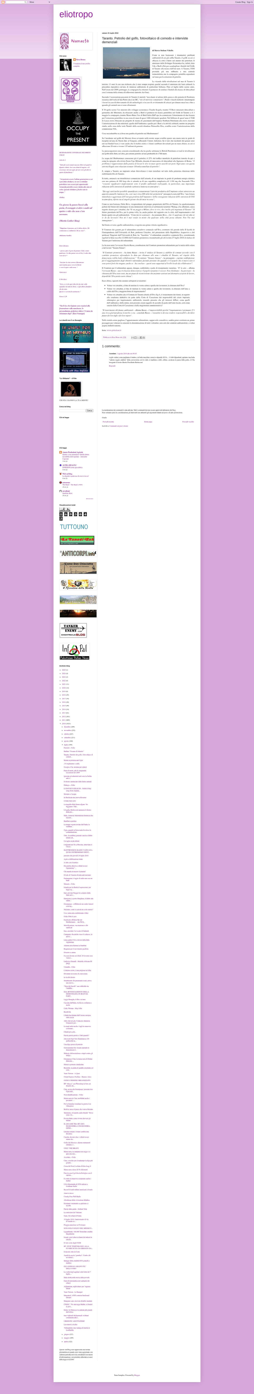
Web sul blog (67, 474)
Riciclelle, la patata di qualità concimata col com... (78, 1069)
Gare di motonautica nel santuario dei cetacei (77, 1282)
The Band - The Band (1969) (72, 485)
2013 (64, 713)
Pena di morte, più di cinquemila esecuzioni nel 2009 (75, 771)
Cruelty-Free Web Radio (72, 1196)
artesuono (66, 482)
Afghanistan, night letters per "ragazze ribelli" (77, 1287)
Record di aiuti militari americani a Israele (78, 1189)
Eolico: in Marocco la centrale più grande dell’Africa (78, 1311)
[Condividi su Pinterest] (143, 337)
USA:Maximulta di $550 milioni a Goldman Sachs (76, 1185)
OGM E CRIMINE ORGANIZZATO (77, 1080)
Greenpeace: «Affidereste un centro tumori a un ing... (78, 905)
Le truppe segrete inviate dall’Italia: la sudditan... (77, 825)
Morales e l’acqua (70, 794)
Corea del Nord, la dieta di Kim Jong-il (77, 1166)
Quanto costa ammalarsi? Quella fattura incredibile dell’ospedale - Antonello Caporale (75, 456)
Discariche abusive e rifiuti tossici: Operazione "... (76, 867)
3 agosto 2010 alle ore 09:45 (127, 353)
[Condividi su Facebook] (140, 337)
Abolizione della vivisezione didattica (77, 1200)
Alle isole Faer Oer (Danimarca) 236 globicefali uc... (76, 1039)
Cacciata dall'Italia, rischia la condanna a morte (77, 1004)
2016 (64, 702)
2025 (64, 670)
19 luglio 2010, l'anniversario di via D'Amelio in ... (76, 1220)
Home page (148, 421)
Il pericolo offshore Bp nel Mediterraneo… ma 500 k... (74, 921)
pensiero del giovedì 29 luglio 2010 (76, 855)
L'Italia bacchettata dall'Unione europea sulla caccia (77, 1016)
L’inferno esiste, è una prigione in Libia (77, 970)
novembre (67, 730)
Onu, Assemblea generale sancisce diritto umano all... (78, 836)
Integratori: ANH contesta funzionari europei (76, 1296)
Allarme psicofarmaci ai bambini (75, 945)
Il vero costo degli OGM (72, 1243)
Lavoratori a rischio (70, 1324)
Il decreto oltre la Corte (72, 1251)
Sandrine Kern (67, 493)
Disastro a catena (70, 952)
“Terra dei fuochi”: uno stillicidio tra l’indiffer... (76, 987)
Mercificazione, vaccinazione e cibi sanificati (76, 926)
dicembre (67, 726)
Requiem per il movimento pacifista (76, 949)
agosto (66, 741)
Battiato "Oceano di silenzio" (74, 751)
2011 (64, 720)
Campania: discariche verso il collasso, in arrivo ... (78, 935)
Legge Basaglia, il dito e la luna (74, 999)
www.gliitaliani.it (114, 330)
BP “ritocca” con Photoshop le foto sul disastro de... (77, 1084)
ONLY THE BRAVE (71, 1148)
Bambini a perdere (70, 821)
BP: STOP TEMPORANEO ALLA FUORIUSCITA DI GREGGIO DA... (78, 1247)
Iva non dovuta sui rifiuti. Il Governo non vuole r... (78, 957)
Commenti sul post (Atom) (118, 426)
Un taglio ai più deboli (71, 841)
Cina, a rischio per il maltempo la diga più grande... (78, 1161)
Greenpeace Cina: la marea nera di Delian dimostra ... (78, 1060)
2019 (64, 691)
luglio (66, 744)
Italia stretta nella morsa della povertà (76, 1277)
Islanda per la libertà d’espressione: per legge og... (77, 888)
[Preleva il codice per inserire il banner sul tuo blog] (74, 372)
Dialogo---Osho (69, 785)
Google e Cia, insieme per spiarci (75, 767)
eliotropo (76, 14)
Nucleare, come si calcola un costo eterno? (78, 909)
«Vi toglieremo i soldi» (72, 763)
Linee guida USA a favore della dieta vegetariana (76, 941)
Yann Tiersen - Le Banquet (73, 1292)
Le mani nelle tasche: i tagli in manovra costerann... (77, 1027)
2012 (64, 716)
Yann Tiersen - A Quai (72, 1073)
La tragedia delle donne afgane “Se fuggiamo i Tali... (76, 805)
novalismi (66, 491)
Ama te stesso (68, 1193)
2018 (64, 695)
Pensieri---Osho (69, 748)
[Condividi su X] (138, 337)
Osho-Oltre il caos (70, 916)
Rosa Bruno (80, 59)
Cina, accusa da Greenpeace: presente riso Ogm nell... (78, 1090)
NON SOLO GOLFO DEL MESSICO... (78, 1228)
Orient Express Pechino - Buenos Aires (77, 1077)
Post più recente (108, 421)
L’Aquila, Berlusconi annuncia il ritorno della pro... (77, 811)
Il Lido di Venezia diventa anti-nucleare (77, 875)
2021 (64, 684)
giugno (66, 1334)
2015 (64, 705)
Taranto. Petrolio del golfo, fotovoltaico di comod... (78, 755)
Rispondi (112, 366)
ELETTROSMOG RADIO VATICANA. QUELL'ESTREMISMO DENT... (78, 851)
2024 (64, 673)
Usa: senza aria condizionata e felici (76, 913)
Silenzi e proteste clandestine (74, 1064)
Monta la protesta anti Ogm (73, 760)
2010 (64, 723)
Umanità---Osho (69, 967)
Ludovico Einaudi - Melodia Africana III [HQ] (78, 962)
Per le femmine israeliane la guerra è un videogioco (77, 1105)
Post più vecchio (188, 421)
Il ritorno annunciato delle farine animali (77, 781)
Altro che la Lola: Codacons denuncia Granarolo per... (77, 1022)
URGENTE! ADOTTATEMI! (74, 1321)
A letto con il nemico (71, 862)
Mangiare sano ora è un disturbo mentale (78, 1301)
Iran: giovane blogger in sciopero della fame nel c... (77, 894)
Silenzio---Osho (69, 884)
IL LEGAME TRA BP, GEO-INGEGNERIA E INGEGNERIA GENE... (77, 1126)
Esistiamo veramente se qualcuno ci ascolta (76, 1204)
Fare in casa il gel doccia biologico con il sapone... (78, 1174)
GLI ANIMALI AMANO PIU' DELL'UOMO (75, 1267)
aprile (66, 1341)
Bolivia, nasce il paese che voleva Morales (78, 1109)
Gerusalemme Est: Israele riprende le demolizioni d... (76, 1048)
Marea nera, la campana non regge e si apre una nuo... (77, 1152)
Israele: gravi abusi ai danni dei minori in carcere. (78, 1238)
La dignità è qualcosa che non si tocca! (75, 476)
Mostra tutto (89, 499)
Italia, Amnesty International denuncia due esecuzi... (78, 816)
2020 (64, 688)
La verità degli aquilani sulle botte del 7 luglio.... (77, 1273)
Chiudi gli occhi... (70, 1032)
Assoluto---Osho (70, 1157)
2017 (64, 698)
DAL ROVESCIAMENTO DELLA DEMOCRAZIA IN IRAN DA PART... (76, 993)
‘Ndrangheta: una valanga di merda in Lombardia (77, 1329)
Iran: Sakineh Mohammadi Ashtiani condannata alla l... (76, 1316)
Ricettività (67, 1012)
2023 (64, 677)
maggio (67, 1338)
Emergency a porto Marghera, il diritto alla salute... (78, 899)
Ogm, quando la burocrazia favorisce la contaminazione (77, 831)
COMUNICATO (70, 801)
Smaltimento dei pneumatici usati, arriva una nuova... (77, 981)
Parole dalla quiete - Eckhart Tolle (75, 1209)
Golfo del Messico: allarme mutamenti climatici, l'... (77, 1143)
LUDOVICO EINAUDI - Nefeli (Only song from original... (77, 789)
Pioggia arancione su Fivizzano (74, 1225)
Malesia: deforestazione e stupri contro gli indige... (78, 1054)
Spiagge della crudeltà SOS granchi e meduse (77, 1261)
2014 (64, 709)
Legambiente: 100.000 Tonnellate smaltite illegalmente (78, 1232)
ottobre (66, 734)
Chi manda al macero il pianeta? (75, 871)
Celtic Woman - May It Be (73, 1008)
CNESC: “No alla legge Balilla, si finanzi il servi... (78, 1305)
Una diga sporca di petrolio (73, 1044)
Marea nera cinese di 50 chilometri (76, 1169)
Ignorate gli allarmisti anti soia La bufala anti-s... (78, 777)
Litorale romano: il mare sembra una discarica (76, 1132)
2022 (64, 680)
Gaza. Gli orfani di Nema (72, 1215)
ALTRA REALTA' (69, 465)
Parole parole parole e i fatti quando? (76, 1035)
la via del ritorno (69, 977)
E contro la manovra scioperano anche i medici (77, 1179)
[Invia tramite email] (132, 337)
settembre (67, 737)
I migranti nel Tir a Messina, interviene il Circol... (78, 845)
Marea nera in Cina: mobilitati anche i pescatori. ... (77, 1099)
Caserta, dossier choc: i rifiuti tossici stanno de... (76, 1138)
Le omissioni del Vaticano (73, 1212)
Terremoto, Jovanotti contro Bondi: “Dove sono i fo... (78, 1114)
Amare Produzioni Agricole (72, 452)
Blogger (137, 1375)
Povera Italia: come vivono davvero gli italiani (77, 1119)
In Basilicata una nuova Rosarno (75, 797)
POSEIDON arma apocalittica (72, 467)
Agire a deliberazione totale (73, 859)
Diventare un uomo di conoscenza (75, 973)
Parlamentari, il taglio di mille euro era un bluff (78, 879)
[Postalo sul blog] (135, 337)
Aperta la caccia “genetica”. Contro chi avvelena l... (77, 1256)
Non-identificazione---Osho (73, 1094)
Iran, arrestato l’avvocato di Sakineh (76, 931)
